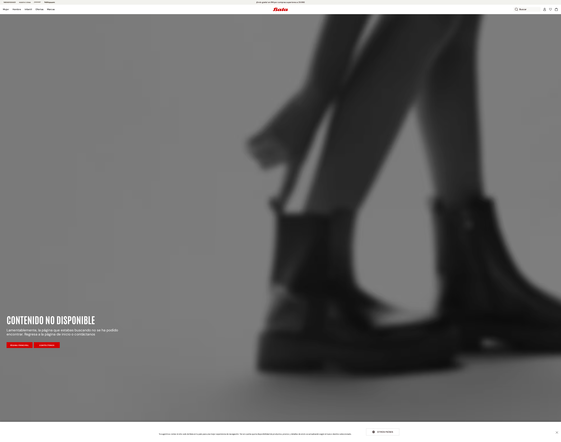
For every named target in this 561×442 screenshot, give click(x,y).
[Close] (557, 432)
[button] (6, 9)
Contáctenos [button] (46, 345)
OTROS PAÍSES (385, 432)
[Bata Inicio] (280, 9)
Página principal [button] (19, 345)
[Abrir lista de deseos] (550, 9)
